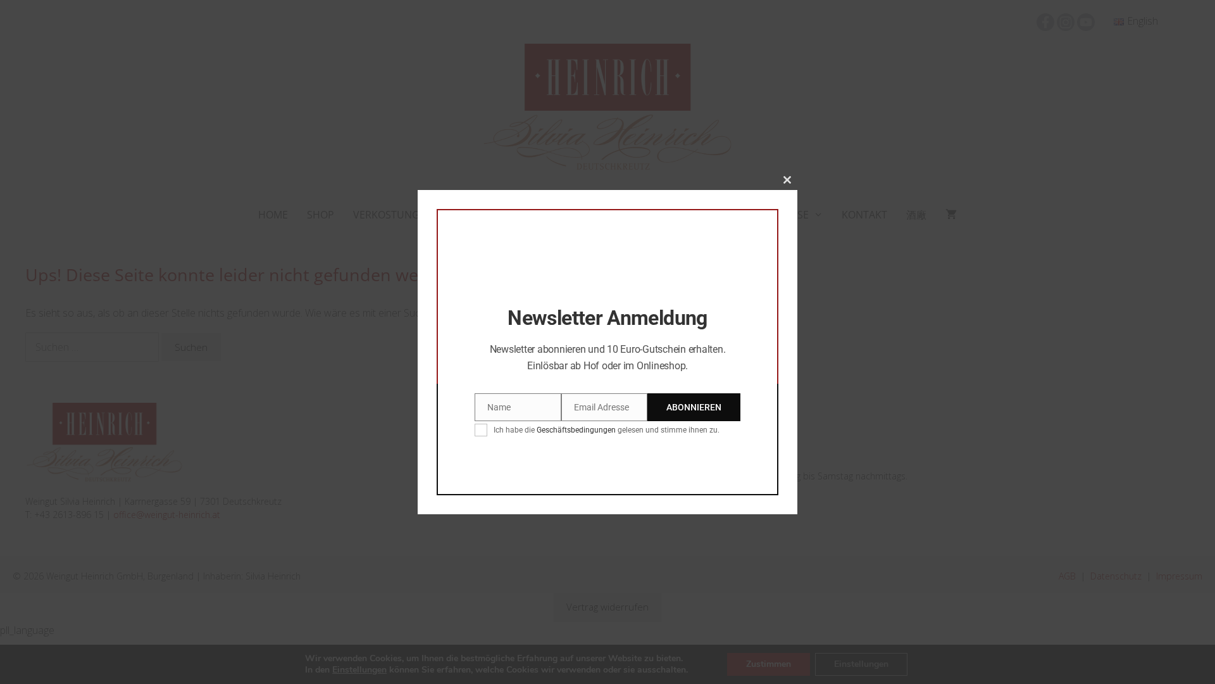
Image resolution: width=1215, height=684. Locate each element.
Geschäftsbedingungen (576, 430)
